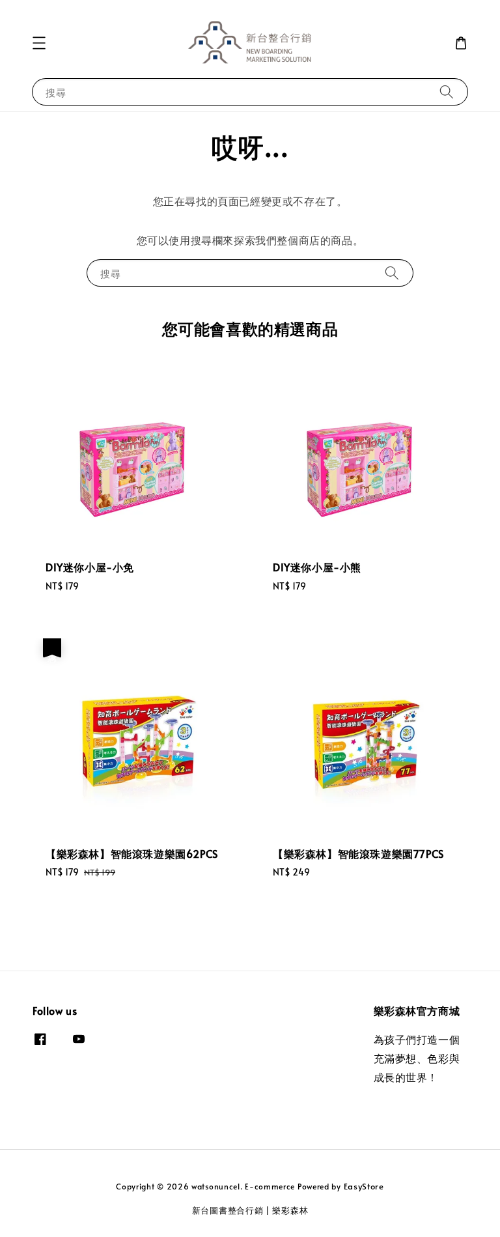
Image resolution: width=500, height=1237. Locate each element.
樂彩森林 (290, 1210)
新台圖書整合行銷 (228, 1210)
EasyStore (364, 1186)
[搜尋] (446, 91)
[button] (39, 43)
